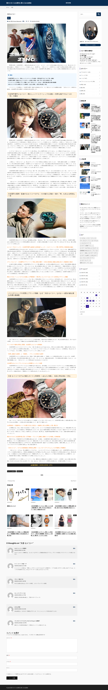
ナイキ (81, 238)
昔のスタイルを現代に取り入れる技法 (18, 3)
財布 (83, 90)
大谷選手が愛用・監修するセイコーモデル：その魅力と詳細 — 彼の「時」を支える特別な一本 (30, 80)
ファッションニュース (88, 81)
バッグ (84, 78)
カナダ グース (88, 243)
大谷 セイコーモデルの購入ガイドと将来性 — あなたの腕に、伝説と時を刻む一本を (27, 84)
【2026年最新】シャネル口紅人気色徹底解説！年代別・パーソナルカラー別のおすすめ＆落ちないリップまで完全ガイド (96, 109)
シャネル (82, 243)
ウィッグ (84, 75)
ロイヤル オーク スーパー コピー (87, 54)
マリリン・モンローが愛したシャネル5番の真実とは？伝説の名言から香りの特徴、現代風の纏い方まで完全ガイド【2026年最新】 (96, 139)
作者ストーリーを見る (90, 45)
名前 (8, 655)
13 (90, 300)
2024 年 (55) (84, 278)
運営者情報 (68, 2)
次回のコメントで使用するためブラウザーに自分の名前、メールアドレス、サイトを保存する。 (30, 674)
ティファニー (88, 240)
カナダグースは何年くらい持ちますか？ (88, 255)
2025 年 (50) (84, 275)
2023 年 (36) (84, 281)
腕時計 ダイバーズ (11, 506)
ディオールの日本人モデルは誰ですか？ (89, 220)
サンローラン (91, 257)
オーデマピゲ (95, 240)
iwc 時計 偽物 (83, 55)
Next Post (73, 480)
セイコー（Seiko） (11, 471)
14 (93, 300)
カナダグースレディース (85, 260)
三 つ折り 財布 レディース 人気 (95, 195)
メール (8, 661)
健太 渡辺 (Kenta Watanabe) (15, 21)
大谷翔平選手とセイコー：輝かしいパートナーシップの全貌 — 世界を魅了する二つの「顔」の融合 (31, 78)
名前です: (82, 41)
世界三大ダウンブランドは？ (86, 262)
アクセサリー (85, 72)
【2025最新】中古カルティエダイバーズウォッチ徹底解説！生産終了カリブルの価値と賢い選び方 (65, 533)
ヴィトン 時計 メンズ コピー (86, 57)
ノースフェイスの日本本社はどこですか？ (96, 179)
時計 (9, 18)
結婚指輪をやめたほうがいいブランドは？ (89, 250)
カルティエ (95, 248)
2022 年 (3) (84, 285)
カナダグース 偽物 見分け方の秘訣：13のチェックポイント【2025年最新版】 (96, 188)
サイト (7, 667)
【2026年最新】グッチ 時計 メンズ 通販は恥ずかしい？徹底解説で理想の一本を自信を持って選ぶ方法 (18, 533)
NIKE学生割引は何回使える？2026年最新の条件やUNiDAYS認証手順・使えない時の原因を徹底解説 (96, 118)
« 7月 (81, 314)
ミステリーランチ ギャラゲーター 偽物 (96, 172)
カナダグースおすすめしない (86, 248)
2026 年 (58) (84, 272)
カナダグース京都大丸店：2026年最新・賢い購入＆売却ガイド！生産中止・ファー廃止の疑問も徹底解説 (96, 149)
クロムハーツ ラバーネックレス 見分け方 (96, 165)
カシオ (86, 257)
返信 (74, 548)
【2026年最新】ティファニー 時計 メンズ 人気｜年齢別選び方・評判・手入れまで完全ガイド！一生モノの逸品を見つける (42, 507)
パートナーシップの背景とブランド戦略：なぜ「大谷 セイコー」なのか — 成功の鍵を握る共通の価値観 (32, 82)
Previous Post (11, 480)
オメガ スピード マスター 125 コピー (88, 60)
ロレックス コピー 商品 (85, 58)
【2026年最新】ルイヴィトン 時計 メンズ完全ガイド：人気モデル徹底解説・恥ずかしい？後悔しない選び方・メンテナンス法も (42, 533)
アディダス (82, 240)
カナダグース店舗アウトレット (86, 245)
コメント (9, 637)
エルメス (82, 257)
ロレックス (86, 238)
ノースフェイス (92, 238)
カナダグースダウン (93, 253)
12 (87, 300)
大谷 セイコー (19, 471)
